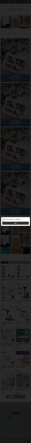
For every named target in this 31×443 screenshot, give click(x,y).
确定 (15, 223)
